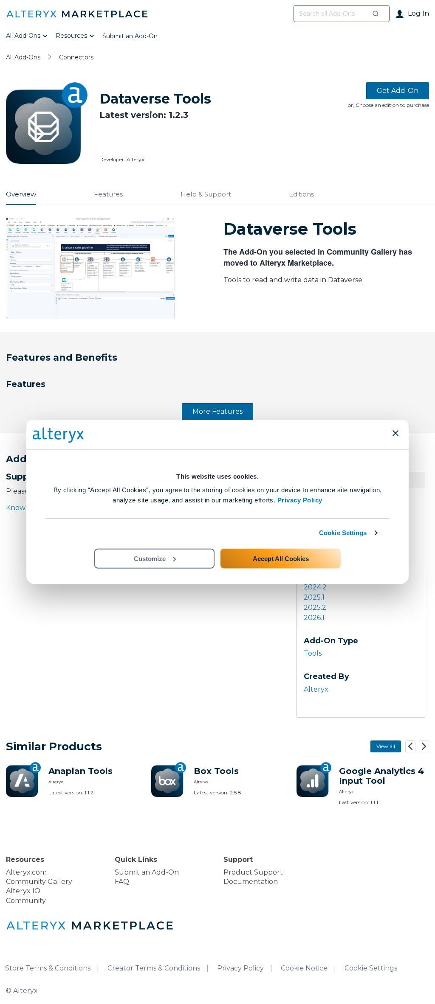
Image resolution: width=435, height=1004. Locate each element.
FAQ (122, 882)
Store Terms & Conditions (47, 968)
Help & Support (206, 194)
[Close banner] (395, 433)
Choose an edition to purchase (392, 105)
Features (108, 194)
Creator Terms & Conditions (153, 968)
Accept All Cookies (281, 558)
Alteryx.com (26, 872)
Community (26, 901)
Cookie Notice (304, 968)
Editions (301, 194)
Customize (150, 558)
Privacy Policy (299, 499)
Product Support (253, 872)
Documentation (250, 882)
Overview (21, 194)
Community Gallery (39, 882)
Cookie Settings (343, 532)
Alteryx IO (23, 891)
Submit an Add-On (147, 872)
